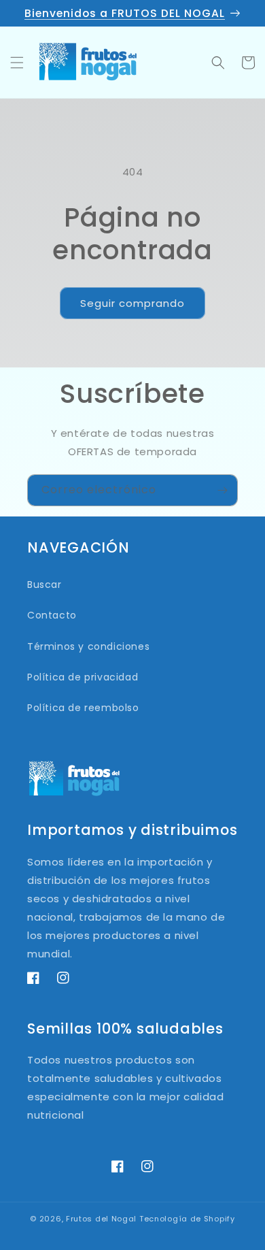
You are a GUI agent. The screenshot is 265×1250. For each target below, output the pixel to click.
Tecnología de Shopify (187, 1218)
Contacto (52, 615)
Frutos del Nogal (101, 1218)
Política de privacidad (82, 677)
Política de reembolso (83, 707)
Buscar (44, 584)
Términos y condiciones (88, 646)
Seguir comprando (132, 303)
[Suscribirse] (222, 490)
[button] (17, 63)
